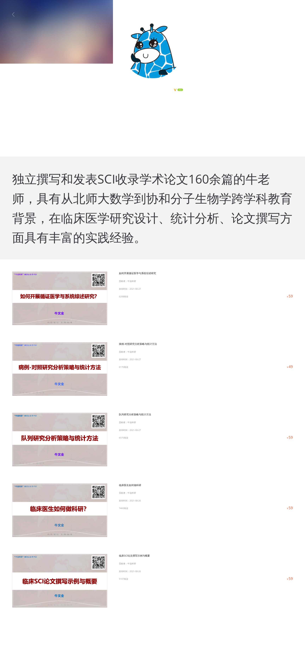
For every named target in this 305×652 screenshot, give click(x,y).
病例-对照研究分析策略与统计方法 (138, 344)
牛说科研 (131, 281)
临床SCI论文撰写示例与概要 (134, 555)
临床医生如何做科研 (130, 485)
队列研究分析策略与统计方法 (135, 414)
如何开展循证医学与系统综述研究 (137, 273)
